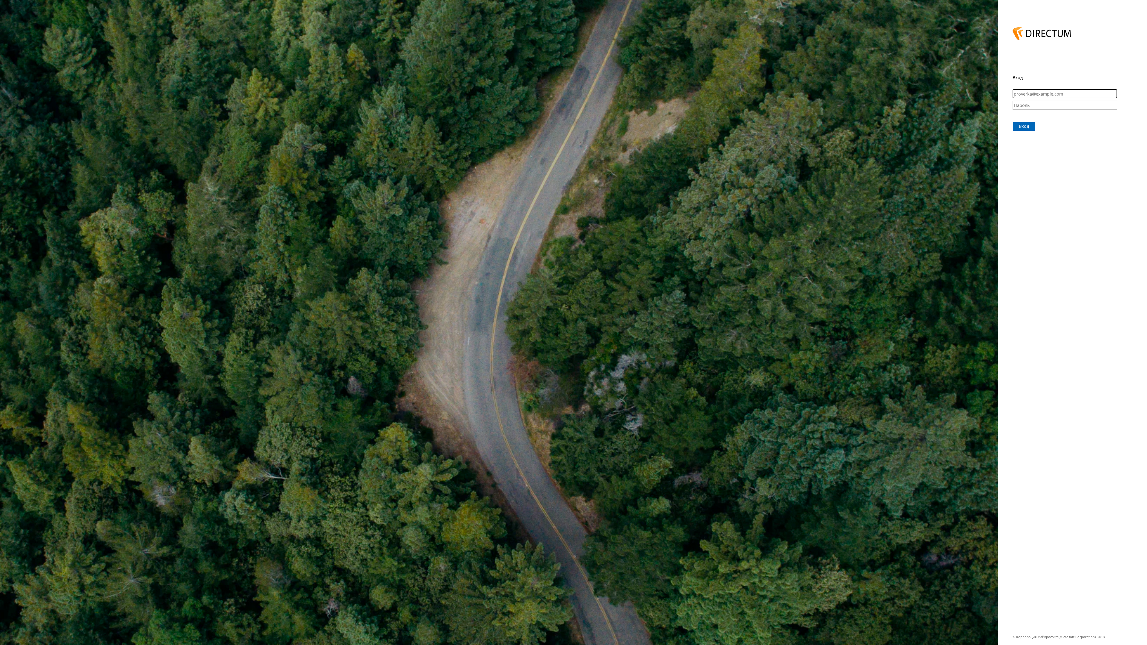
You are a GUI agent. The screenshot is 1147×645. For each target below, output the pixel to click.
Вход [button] (1024, 126)
